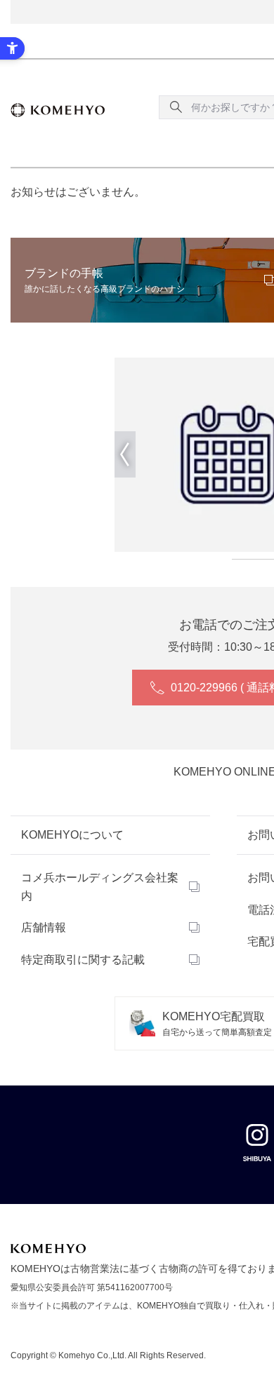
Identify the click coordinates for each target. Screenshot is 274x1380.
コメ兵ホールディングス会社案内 (99, 887)
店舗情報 (43, 927)
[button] (125, 454)
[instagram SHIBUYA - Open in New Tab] (257, 1142)
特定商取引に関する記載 (83, 960)
